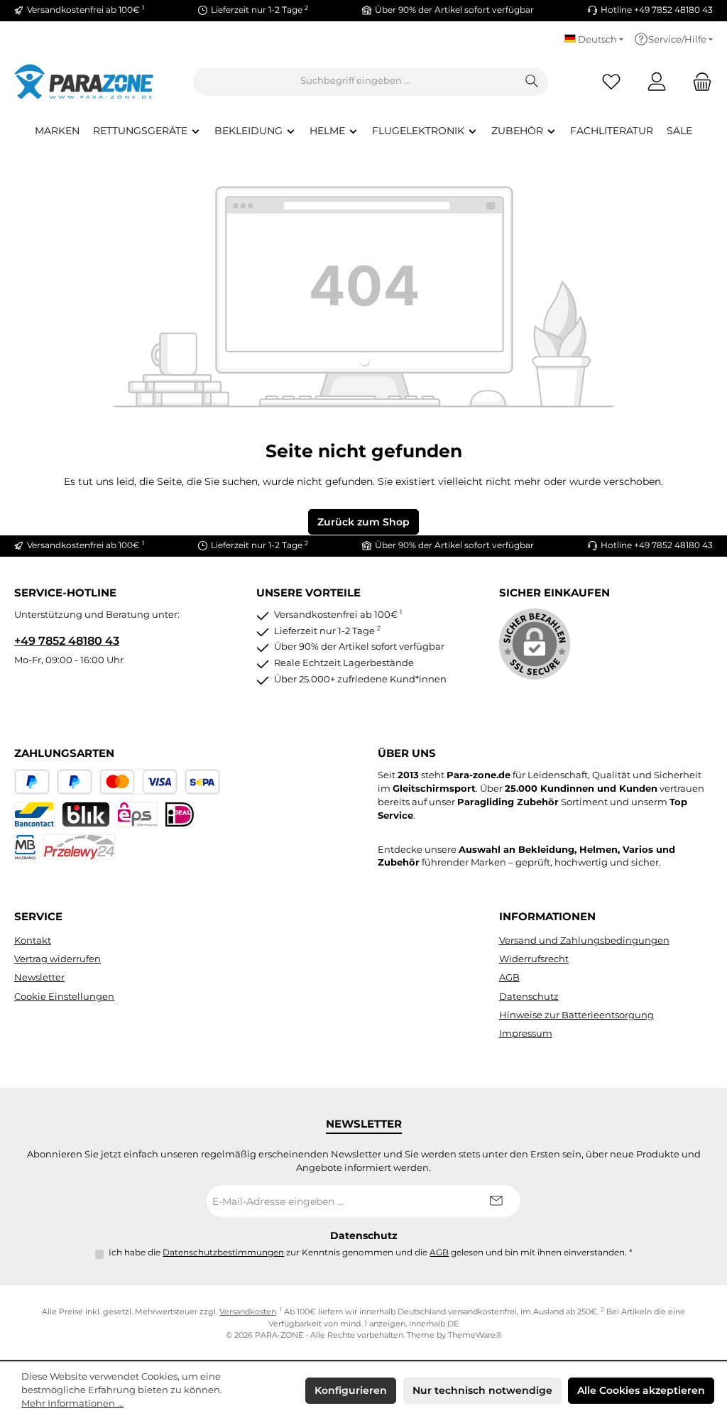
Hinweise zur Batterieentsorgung (576, 1015)
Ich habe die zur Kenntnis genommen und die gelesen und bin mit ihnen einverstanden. (371, 1253)
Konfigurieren (351, 1390)
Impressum (525, 1033)
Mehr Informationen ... (72, 1403)
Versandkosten (247, 1311)
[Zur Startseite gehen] (85, 81)
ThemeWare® (475, 1335)
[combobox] (355, 81)
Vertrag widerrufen (57, 959)
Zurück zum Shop (363, 522)
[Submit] (495, 1201)
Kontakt (32, 940)
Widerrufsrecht (534, 959)
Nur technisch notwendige (482, 1390)
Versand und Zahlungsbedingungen (584, 940)
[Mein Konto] (657, 81)
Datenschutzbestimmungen (223, 1253)
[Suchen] (532, 81)
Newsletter (39, 977)
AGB (509, 977)
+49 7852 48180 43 (66, 640)
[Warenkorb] (698, 81)
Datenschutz (529, 996)
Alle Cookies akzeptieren (641, 1390)
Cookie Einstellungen (64, 996)
